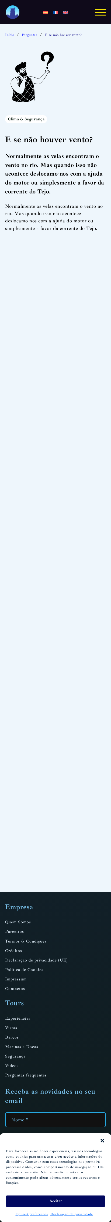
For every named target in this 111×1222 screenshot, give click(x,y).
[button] (102, 1140)
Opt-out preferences (32, 1214)
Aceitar (55, 1201)
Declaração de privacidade (71, 1214)
